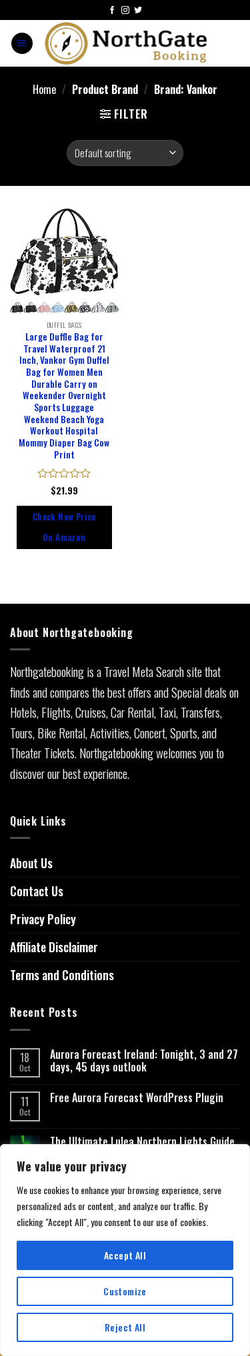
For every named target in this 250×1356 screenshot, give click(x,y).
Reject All (125, 1327)
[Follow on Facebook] (112, 11)
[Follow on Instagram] (125, 11)
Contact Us (36, 891)
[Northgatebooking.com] (126, 43)
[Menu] (22, 44)
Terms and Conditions (62, 975)
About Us (31, 863)
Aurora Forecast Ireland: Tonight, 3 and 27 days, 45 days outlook (144, 1060)
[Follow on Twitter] (138, 11)
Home (44, 89)
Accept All (125, 1255)
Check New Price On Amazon (64, 527)
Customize (125, 1291)
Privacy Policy (43, 919)
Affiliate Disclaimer (54, 947)
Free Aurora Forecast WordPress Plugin (136, 1097)
